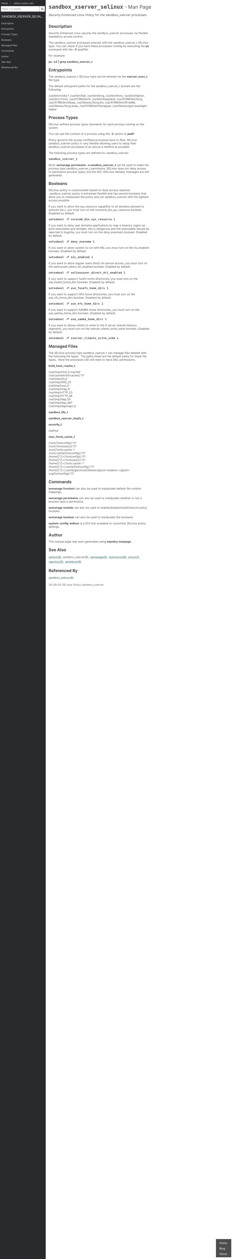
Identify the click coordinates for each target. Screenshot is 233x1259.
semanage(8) (98, 557)
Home (223, 1243)
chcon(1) (133, 557)
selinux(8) (55, 557)
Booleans (6, 40)
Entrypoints (7, 28)
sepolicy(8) (56, 561)
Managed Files (9, 45)
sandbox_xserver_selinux (23, 16)
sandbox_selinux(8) (61, 577)
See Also (6, 62)
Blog (222, 1248)
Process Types (9, 34)
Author (5, 56)
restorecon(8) (117, 557)
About (223, 1254)
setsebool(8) (73, 561)
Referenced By (9, 67)
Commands (7, 50)
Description (7, 23)
